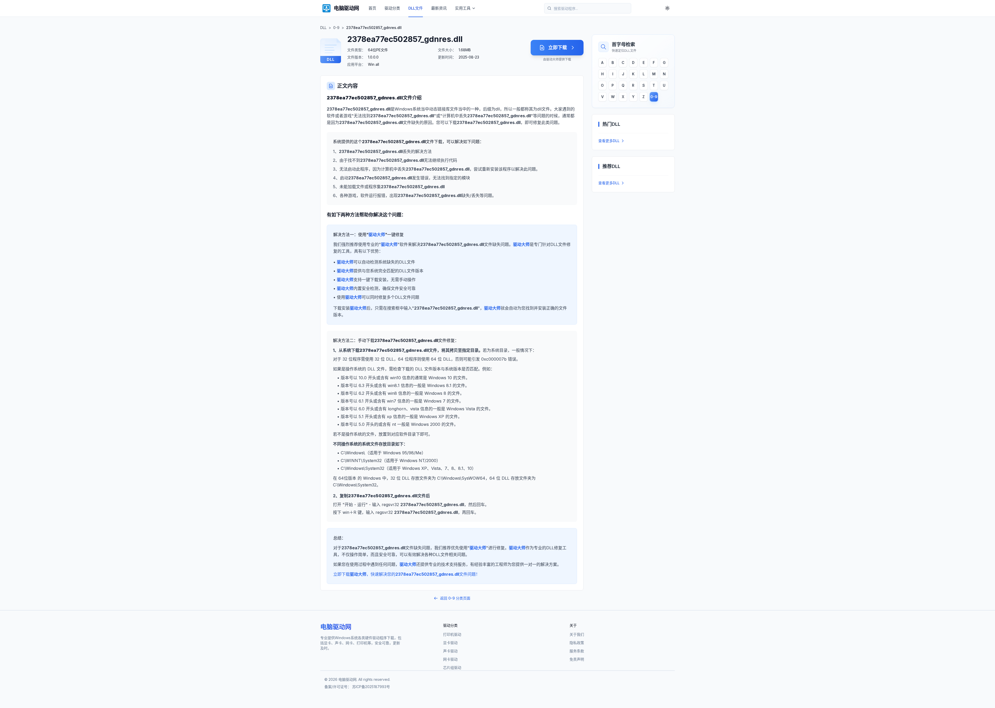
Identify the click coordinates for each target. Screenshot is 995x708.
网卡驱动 (450, 659)
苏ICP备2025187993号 (371, 686)
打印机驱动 (452, 634)
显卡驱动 (450, 642)
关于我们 (577, 634)
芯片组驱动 (452, 667)
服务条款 (577, 651)
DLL (323, 27)
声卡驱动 (450, 651)
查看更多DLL (609, 140)
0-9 (336, 27)
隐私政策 (577, 642)
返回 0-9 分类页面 (455, 598)
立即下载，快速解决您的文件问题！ (406, 574)
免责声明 (577, 659)
